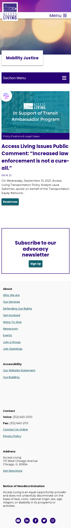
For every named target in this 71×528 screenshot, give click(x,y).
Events (7, 335)
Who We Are (11, 295)
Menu (55, 16)
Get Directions (12, 471)
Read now (10, 202)
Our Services (11, 302)
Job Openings (12, 349)
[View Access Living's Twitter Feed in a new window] (44, 520)
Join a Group (12, 342)
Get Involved (11, 315)
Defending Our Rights (17, 309)
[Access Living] (10, 19)
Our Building (11, 377)
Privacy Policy (12, 436)
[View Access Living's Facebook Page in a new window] (35, 520)
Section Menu (14, 78)
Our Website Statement (19, 370)
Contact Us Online (15, 429)
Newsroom (10, 329)
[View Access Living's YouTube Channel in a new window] (18, 520)
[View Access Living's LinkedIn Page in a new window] (27, 520)
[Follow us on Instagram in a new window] (53, 520)
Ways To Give (12, 322)
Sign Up (35, 264)
